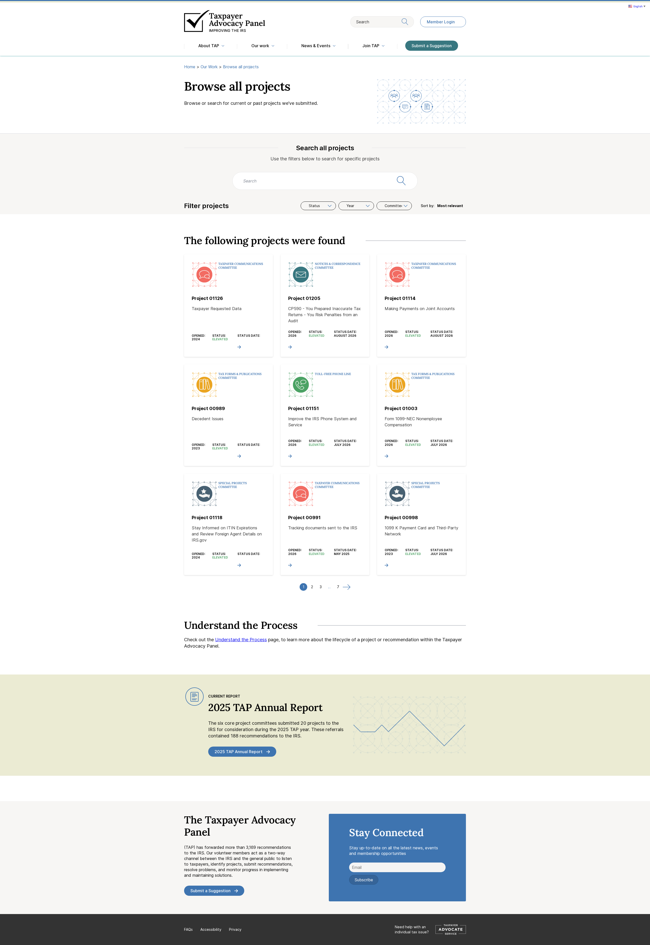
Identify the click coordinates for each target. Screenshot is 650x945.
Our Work (209, 67)
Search (362, 21)
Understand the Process (241, 639)
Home (189, 67)
